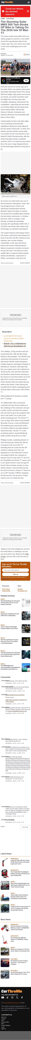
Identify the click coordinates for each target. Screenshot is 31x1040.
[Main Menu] (29, 2)
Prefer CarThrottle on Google (13, 78)
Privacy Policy (5, 578)
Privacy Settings (5, 1025)
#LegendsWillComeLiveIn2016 (15, 695)
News (2, 599)
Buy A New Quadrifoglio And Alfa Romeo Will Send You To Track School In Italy (20, 885)
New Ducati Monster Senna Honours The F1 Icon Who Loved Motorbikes (9, 641)
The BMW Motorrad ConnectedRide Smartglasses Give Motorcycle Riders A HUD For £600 (10, 667)
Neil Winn (3, 53)
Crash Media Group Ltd (11, 1003)
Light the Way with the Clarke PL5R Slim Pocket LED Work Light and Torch (20, 862)
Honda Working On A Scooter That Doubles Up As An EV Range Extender (10, 602)
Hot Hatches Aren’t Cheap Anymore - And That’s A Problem (19, 962)
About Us (3, 1017)
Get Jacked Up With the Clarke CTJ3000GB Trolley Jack (19, 939)
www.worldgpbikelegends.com (17, 711)
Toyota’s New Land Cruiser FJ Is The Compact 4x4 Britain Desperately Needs (20, 908)
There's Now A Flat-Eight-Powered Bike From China (9, 627)
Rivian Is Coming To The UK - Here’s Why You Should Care (20, 950)
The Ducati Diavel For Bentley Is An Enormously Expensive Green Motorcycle (10, 654)
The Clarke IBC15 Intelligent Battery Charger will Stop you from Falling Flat (20, 873)
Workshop (14, 858)
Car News (10, 18)
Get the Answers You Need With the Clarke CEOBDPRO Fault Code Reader (20, 927)
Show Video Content (15, 315)
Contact (3, 1018)
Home (3, 18)
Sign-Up (3, 1028)
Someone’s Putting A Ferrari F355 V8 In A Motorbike (10, 614)
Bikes (2, 625)
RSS (2, 1023)
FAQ (2, 1020)
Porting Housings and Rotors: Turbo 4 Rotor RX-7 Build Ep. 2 (23, 590)
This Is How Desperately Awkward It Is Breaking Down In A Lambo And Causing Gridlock (7, 590)
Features (14, 959)
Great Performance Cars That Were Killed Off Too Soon (20, 973)
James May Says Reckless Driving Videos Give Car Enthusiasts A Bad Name (19, 896)
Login (2, 1027)
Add (26, 80)
